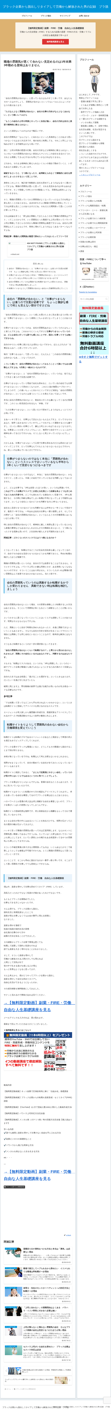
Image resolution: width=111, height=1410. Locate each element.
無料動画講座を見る (55, 42)
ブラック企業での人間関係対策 (15, 1187)
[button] (106, 299)
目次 (35, 264)
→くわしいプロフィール (89, 175)
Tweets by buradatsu (88, 292)
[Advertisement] (38, 1210)
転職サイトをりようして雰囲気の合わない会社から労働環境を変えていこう (38, 288)
